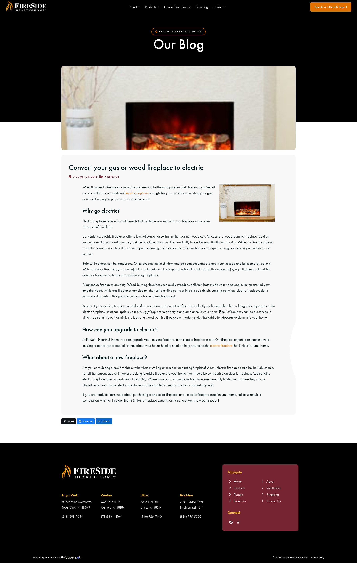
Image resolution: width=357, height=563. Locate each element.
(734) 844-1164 (111, 516)
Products (150, 7)
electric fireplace (221, 345)
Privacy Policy (317, 557)
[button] (68, 421)
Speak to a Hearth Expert (331, 7)
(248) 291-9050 (72, 516)
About (133, 7)
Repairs (187, 7)
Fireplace (112, 176)
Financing (202, 7)
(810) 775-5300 (190, 516)
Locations (217, 7)
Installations (171, 7)
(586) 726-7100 (151, 516)
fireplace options (136, 193)
